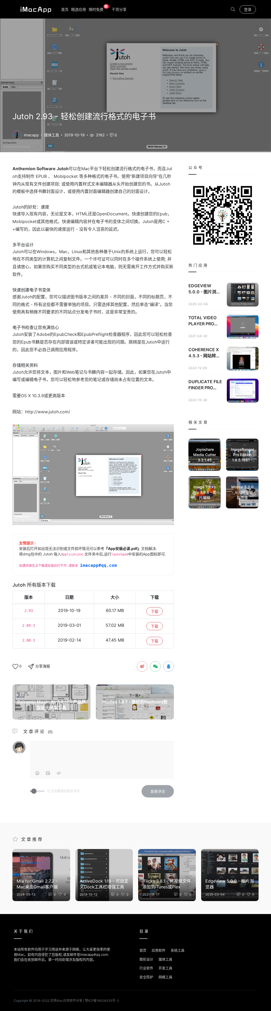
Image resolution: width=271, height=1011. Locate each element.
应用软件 (158, 950)
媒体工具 (51, 135)
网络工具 (165, 977)
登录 (247, 9)
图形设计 (146, 959)
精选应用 (78, 9)
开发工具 (165, 968)
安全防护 (146, 977)
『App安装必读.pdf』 (122, 548)
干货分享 (119, 9)
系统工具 (177, 950)
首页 (65, 9)
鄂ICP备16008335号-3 (102, 1001)
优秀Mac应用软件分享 (34, 9)
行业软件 (146, 968)
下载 (154, 611)
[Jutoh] (17, 134)
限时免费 (98, 9)
